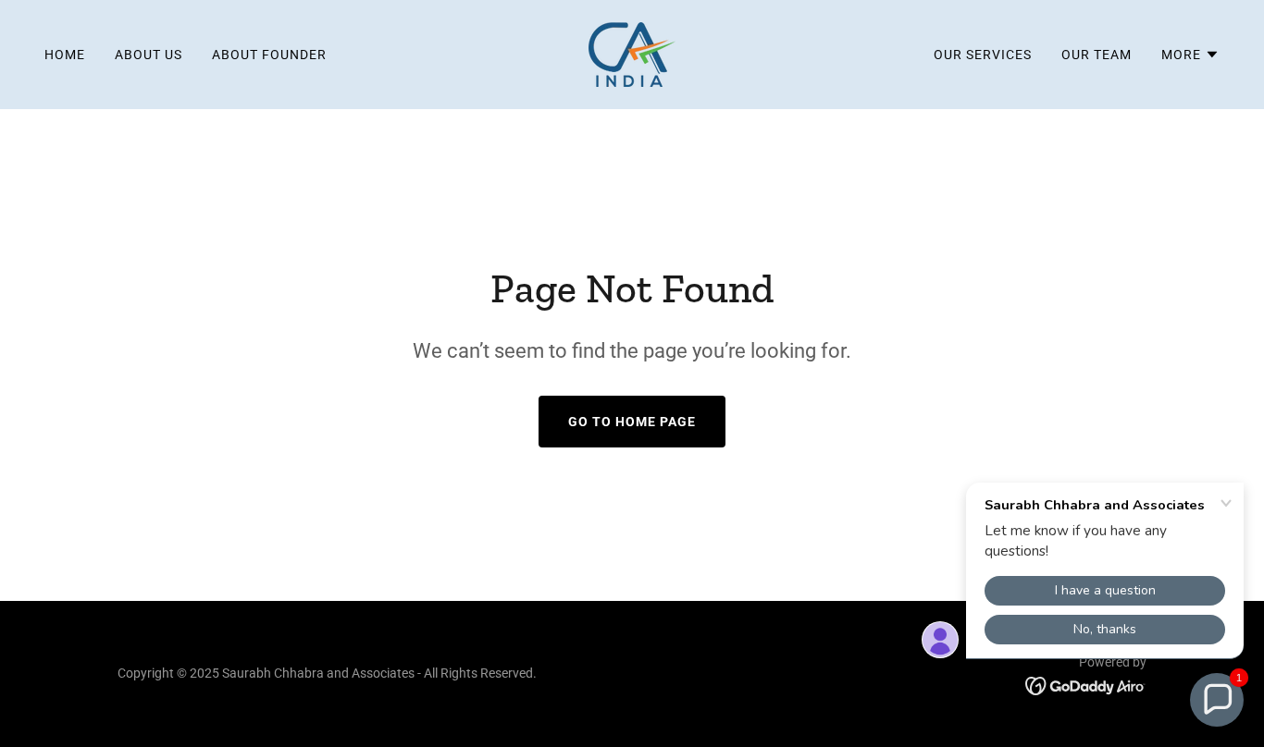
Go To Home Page (632, 421)
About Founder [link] (269, 54)
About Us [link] (148, 54)
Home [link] (64, 54)
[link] (632, 53)
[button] (1190, 54)
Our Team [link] (1096, 54)
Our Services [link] (983, 54)
